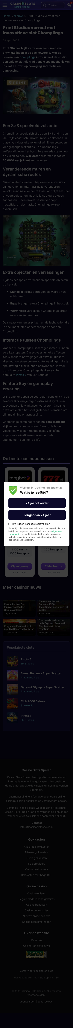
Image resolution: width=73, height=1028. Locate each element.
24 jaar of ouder (37, 503)
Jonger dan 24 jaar (37, 515)
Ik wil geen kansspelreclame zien (31, 524)
